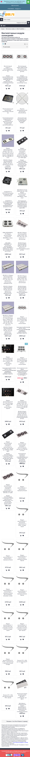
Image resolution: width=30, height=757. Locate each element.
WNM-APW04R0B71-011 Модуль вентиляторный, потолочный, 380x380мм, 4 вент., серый (8, 236)
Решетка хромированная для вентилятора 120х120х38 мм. (22, 110)
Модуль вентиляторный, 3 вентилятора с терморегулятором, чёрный (22, 592)
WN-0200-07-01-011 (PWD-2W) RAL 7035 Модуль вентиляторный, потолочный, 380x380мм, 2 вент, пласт (22, 193)
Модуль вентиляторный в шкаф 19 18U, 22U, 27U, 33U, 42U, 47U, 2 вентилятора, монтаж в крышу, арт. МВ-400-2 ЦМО (22, 404)
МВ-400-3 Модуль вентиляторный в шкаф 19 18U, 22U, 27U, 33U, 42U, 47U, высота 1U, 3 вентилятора (22, 236)
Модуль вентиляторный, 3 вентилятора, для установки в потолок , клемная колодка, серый (8, 627)
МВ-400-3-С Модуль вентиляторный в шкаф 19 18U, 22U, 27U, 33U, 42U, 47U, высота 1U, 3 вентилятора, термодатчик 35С (8, 279)
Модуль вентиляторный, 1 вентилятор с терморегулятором (22, 488)
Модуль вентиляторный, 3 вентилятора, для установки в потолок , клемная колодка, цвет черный (22, 627)
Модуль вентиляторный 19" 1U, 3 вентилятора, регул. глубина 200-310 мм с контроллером (22, 320)
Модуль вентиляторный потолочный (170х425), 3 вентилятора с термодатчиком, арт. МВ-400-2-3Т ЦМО (8, 488)
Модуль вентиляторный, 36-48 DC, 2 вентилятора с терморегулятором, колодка (7, 661)
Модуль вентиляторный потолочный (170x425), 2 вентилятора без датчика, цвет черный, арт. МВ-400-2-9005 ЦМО (7, 446)
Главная (3, 28)
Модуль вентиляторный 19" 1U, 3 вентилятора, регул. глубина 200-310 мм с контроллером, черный (8, 361)
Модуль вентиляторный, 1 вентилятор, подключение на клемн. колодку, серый (22, 523)
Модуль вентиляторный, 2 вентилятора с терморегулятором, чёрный (22, 558)
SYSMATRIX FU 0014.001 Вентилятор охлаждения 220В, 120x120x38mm (7, 193)
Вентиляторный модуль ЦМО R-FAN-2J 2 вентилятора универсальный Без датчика (22, 68)
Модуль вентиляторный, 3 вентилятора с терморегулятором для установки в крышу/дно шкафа (8, 592)
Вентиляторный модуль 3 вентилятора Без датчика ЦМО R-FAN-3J (8, 68)
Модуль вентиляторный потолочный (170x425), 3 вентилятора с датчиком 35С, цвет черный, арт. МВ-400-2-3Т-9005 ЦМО (22, 153)
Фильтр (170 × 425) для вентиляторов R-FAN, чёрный (8, 696)
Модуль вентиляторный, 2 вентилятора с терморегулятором (8, 557)
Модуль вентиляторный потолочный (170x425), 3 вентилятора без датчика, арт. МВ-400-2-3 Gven (22, 446)
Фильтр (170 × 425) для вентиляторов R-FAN (22, 662)
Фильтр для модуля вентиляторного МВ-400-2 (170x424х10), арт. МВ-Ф (22, 696)
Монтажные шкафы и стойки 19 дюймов (15, 28)
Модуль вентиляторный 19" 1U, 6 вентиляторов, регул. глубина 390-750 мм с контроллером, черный (8, 404)
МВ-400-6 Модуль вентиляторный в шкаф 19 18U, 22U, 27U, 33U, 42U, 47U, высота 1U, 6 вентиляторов (22, 279)
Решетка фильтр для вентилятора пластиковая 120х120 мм (7, 110)
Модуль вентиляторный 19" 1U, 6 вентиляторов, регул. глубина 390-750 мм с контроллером (22, 361)
